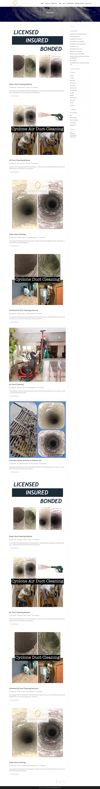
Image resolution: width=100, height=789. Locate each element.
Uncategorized (73, 125)
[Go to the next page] (64, 781)
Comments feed (73, 135)
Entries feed (72, 133)
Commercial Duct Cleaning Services (23, 310)
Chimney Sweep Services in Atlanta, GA (25, 460)
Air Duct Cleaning (16, 384)
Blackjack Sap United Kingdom (76, 51)
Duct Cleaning (31, 313)
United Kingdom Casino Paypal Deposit (78, 44)
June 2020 (72, 105)
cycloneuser (13, 87)
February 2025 (73, 83)
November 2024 (73, 90)
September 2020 (73, 97)
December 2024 (73, 87)
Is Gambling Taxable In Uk (75, 36)
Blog (29, 87)
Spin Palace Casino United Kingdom (77, 53)
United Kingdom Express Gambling (77, 41)
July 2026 (72, 75)
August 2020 (72, 100)
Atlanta (51, 16)
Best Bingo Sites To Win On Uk (76, 39)
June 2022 (72, 92)
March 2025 (72, 80)
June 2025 (72, 78)
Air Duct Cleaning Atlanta (19, 160)
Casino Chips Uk (73, 60)
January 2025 (72, 85)
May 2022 (72, 95)
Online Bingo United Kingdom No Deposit (78, 34)
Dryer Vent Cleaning (17, 234)
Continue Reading (15, 95)
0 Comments (35, 87)
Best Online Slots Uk (74, 46)
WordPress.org (73, 136)
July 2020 (72, 102)
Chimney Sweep (34, 463)
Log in (71, 132)
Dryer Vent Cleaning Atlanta (20, 84)
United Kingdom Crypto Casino (76, 49)
